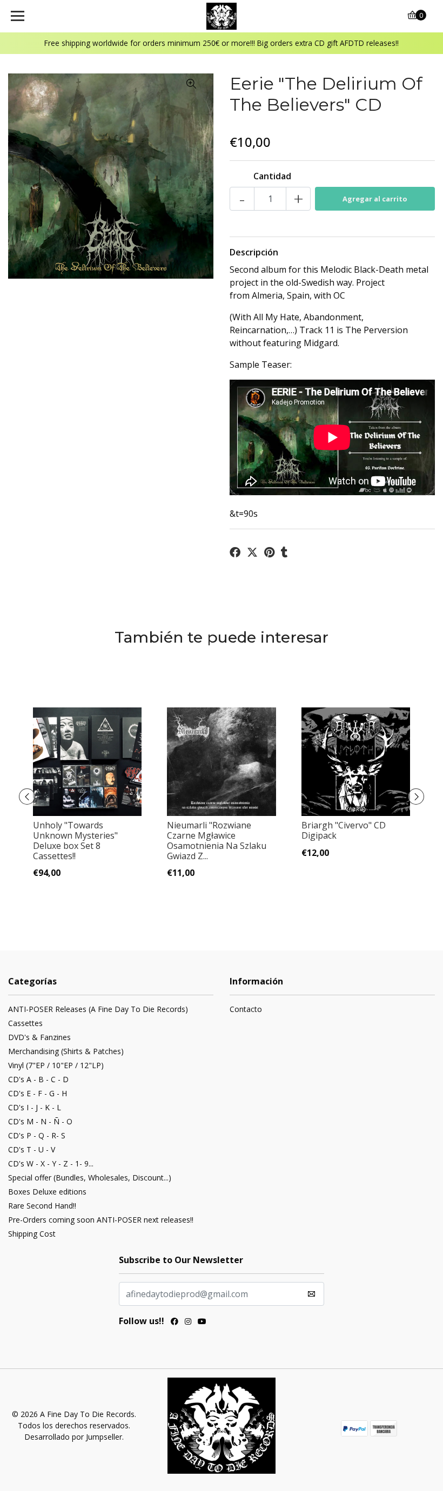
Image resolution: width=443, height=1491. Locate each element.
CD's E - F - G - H (37, 1093)
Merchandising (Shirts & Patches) (66, 1051)
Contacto (246, 1009)
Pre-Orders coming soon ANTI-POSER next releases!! (100, 1220)
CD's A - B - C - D (38, 1079)
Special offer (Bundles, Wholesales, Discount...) (89, 1177)
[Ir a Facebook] (174, 1322)
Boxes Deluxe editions (47, 1191)
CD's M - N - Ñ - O (40, 1121)
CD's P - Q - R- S (36, 1135)
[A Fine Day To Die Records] (221, 16)
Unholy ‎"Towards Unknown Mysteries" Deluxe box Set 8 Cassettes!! (75, 840)
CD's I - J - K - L (34, 1107)
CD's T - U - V (31, 1149)
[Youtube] (202, 1322)
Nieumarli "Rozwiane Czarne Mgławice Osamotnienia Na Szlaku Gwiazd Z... (216, 840)
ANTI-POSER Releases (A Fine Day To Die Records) (98, 1009)
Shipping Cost (32, 1234)
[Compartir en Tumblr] (284, 552)
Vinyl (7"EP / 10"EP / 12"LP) (56, 1065)
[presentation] (27, 796)
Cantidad (272, 176)
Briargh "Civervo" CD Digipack (343, 830)
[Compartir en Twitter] (252, 552)
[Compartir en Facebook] (235, 552)
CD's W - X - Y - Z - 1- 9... (50, 1163)
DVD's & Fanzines (39, 1037)
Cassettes (25, 1023)
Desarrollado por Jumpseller (73, 1437)
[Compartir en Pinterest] (269, 552)
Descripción (254, 252)
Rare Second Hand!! (42, 1205)
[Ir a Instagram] (188, 1322)
